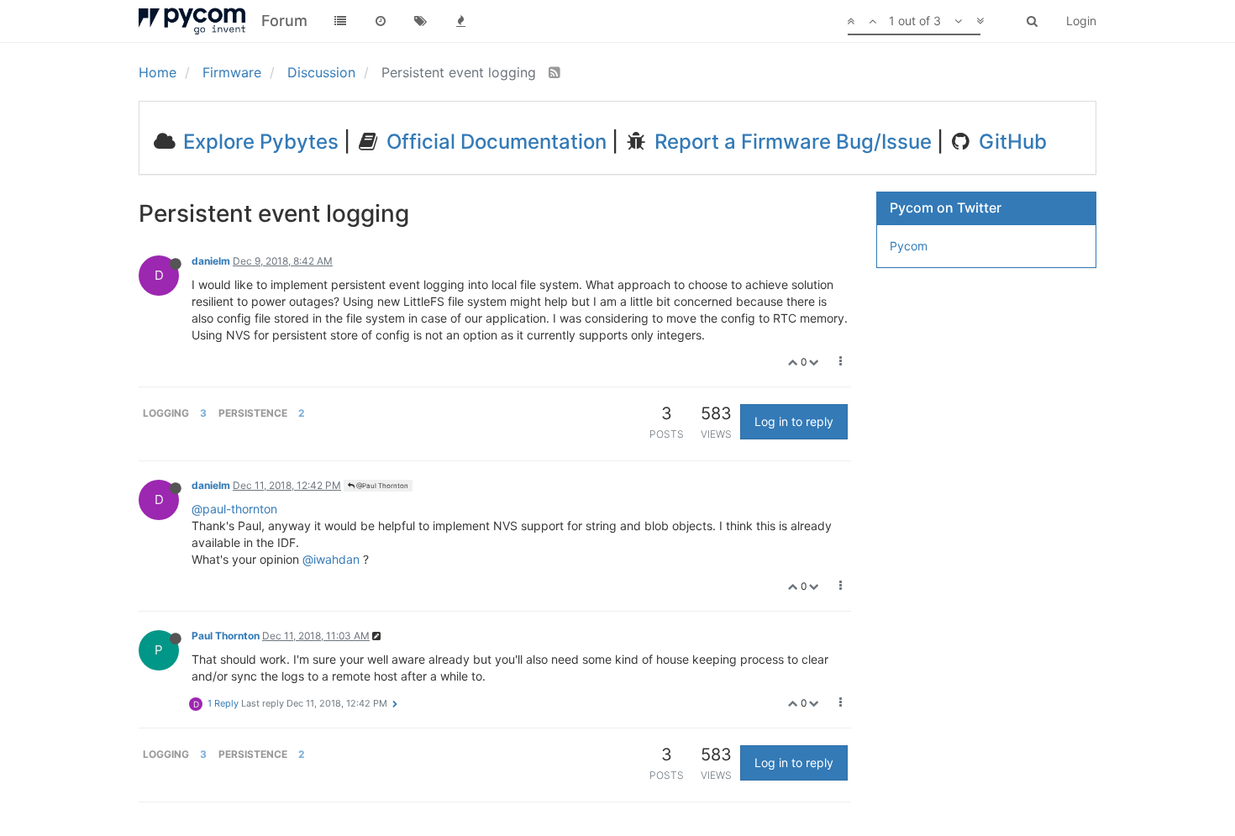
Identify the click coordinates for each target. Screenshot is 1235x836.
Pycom (909, 246)
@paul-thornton (234, 509)
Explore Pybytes (258, 141)
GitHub (1010, 141)
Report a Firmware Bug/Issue (790, 141)
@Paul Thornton (381, 485)
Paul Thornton (226, 635)
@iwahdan (331, 559)
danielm (211, 261)
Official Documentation (494, 141)
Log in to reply (793, 421)
